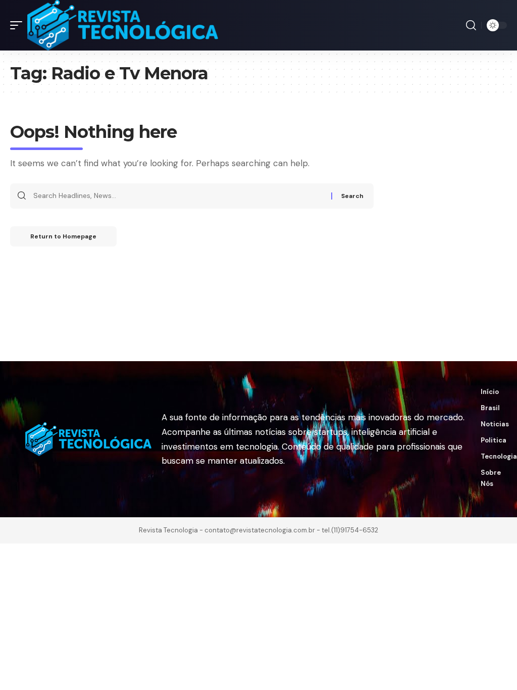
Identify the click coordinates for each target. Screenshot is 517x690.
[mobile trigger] (18, 25)
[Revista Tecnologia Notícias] (122, 25)
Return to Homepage (63, 236)
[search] (471, 25)
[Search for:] (178, 196)
